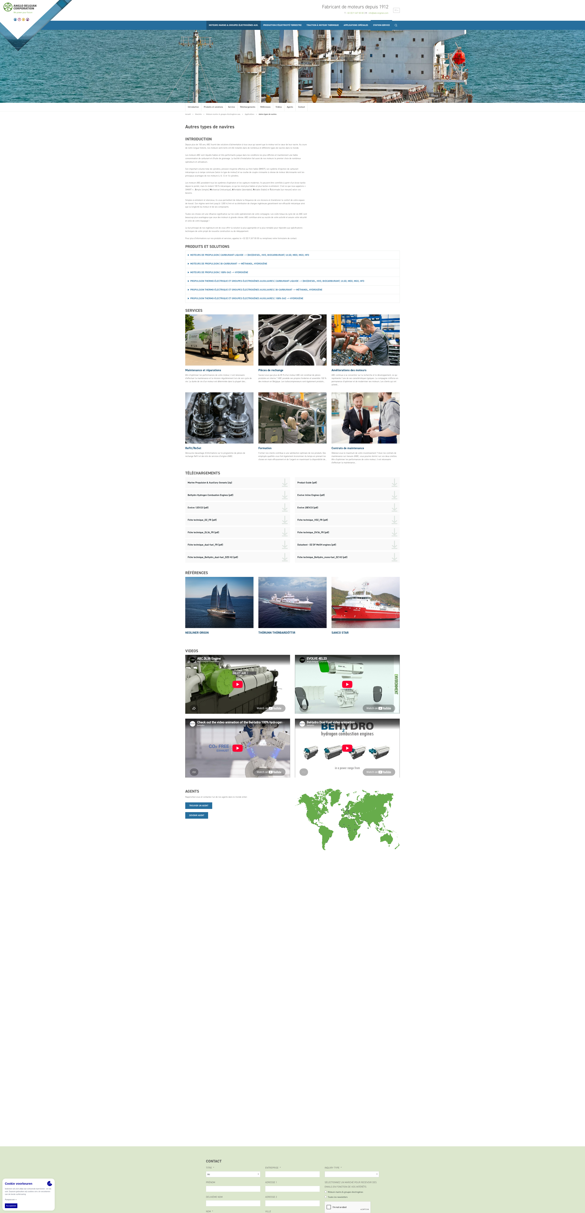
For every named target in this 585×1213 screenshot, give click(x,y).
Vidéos (279, 107)
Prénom (210, 1182)
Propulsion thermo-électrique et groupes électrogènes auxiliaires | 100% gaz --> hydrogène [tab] (246, 298)
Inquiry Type (332, 1167)
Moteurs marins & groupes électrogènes (345, 1192)
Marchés (198, 114)
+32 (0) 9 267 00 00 (355, 13)
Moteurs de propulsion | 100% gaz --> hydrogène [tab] (219, 272)
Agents (290, 107)
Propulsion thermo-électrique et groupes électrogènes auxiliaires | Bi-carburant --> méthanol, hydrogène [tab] (256, 289)
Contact (301, 107)
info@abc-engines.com (378, 13)
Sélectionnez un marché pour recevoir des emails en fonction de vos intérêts (351, 1184)
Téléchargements (247, 107)
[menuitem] (396, 10)
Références (265, 107)
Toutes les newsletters (337, 1197)
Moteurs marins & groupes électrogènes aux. (223, 114)
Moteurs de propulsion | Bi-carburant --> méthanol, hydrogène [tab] (228, 263)
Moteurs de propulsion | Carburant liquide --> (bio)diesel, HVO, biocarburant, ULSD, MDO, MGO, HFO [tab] (249, 255)
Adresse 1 (271, 1182)
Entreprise (272, 1167)
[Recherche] (396, 25)
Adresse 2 (271, 1197)
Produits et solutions (213, 107)
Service (231, 107)
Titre (209, 1167)
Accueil (188, 114)
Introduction (193, 107)
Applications (249, 114)
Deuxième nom (214, 1197)
